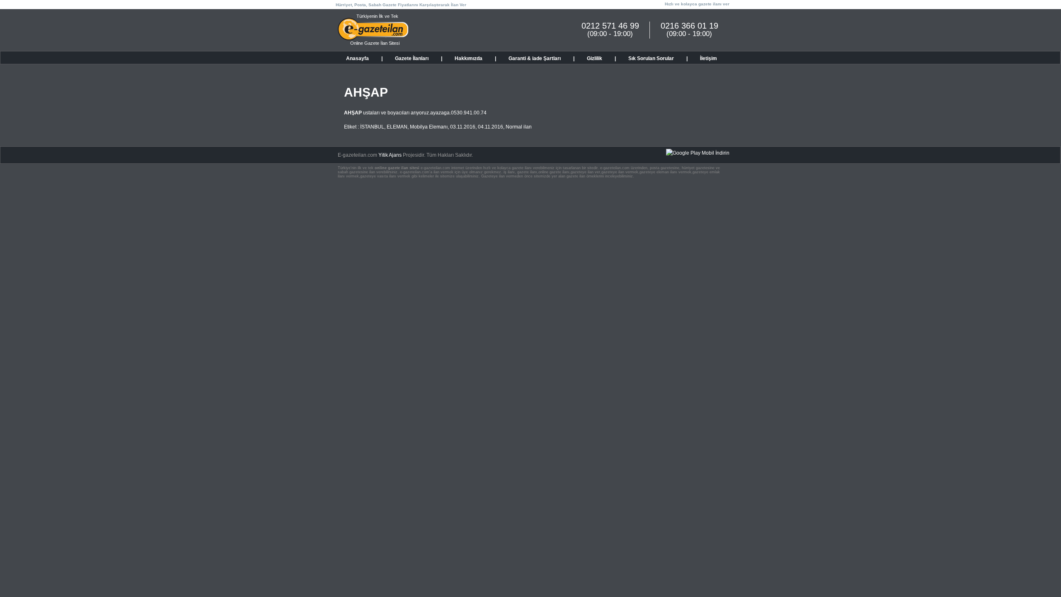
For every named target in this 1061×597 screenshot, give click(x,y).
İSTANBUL (372, 127)
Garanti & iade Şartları (535, 58)
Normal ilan (519, 127)
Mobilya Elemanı (429, 127)
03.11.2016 (462, 127)
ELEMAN (397, 127)
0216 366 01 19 (689, 25)
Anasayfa (357, 58)
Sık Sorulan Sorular (651, 58)
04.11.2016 (490, 127)
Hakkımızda (468, 58)
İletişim (708, 58)
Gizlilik (594, 58)
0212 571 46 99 (610, 25)
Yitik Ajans (390, 155)
